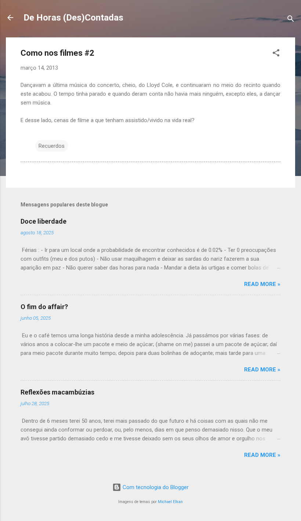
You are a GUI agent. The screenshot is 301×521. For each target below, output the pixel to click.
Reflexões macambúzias (57, 392)
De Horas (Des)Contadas (73, 17)
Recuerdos (52, 146)
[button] (276, 54)
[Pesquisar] (290, 20)
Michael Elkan (170, 501)
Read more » (262, 284)
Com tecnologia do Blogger (155, 487)
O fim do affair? (44, 307)
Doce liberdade (43, 221)
